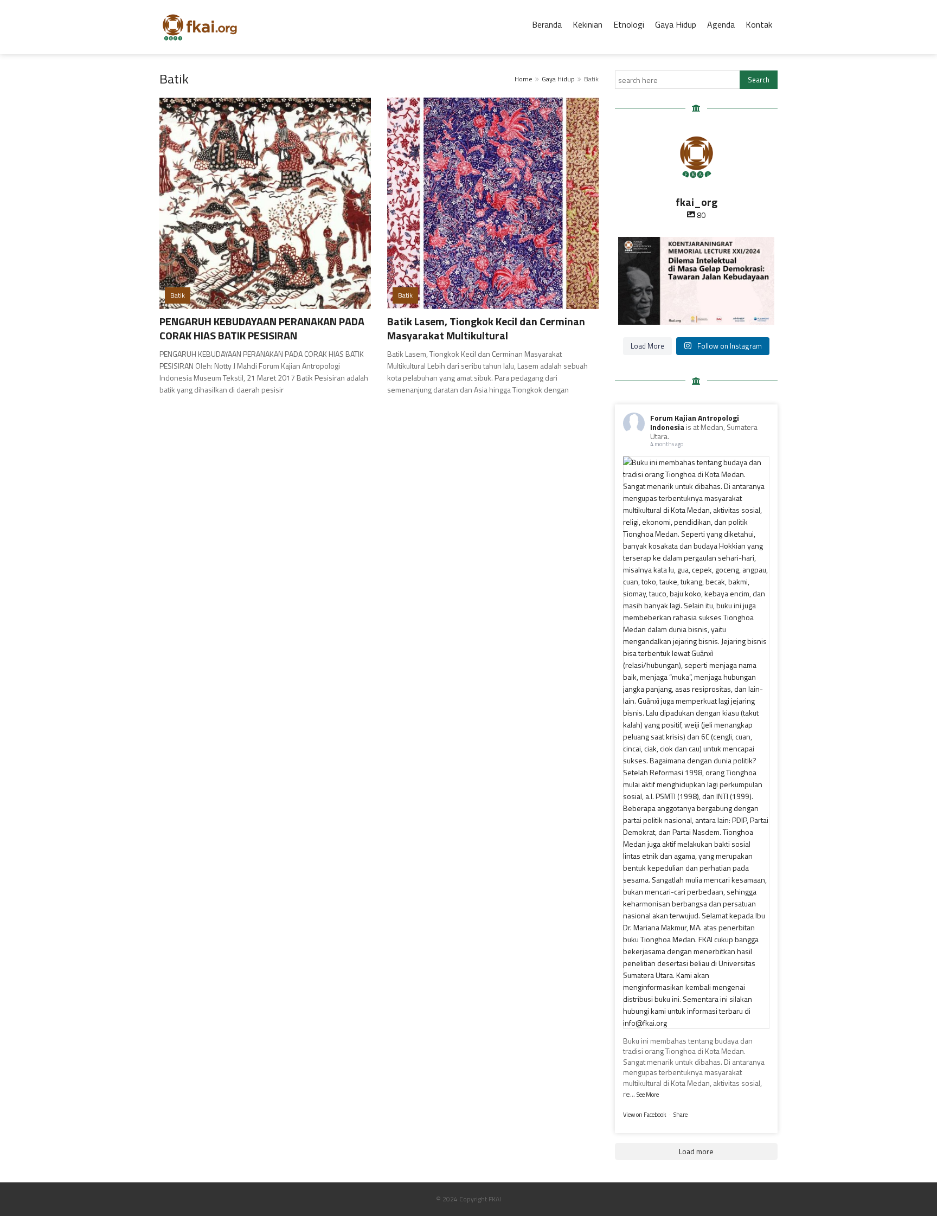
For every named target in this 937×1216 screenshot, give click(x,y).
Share (680, 1114)
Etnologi (628, 24)
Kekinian (587, 24)
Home (523, 79)
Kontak (759, 24)
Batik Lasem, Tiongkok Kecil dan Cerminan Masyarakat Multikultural (486, 328)
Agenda (721, 24)
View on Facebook (644, 1114)
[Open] (696, 281)
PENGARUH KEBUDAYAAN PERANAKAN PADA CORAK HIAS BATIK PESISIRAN (261, 328)
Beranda (547, 24)
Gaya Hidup (675, 24)
